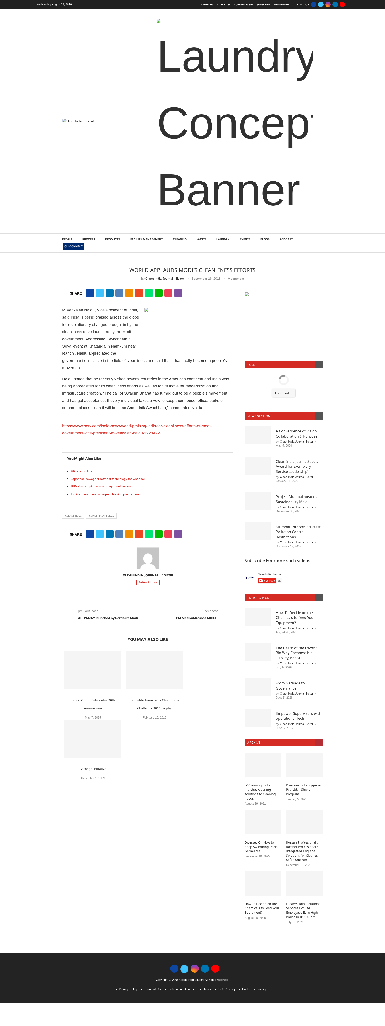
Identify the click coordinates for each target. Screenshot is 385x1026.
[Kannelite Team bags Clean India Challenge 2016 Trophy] (154, 603)
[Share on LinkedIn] (110, 226)
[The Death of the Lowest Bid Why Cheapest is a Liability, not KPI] (258, 585)
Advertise (224, 4)
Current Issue (243, 4)
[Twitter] (321, 4)
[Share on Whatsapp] (149, 226)
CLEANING (180, 172)
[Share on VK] (119, 226)
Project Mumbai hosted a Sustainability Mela (297, 432)
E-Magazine (281, 4)
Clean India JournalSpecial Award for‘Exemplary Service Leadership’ (297, 399)
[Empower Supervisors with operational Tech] (258, 651)
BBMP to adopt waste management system (101, 419)
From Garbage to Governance (290, 619)
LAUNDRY (223, 172)
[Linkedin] (335, 4)
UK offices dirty (81, 404)
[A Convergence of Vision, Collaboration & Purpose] (258, 368)
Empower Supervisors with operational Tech (298, 649)
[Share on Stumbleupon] (139, 226)
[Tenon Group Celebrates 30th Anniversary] (92, 603)
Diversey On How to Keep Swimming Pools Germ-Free (261, 779)
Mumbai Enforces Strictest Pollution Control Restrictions (298, 465)
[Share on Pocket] (168, 226)
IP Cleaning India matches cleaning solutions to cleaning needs (260, 725)
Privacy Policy (128, 922)
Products (112, 172)
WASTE (201, 172)
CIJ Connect (73, 179)
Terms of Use (153, 922)
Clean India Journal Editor (296, 375)
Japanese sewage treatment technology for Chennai (108, 412)
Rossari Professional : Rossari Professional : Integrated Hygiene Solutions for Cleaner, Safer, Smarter (302, 784)
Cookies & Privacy (254, 922)
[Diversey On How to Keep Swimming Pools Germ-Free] (263, 755)
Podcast (286, 172)
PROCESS (88, 172)
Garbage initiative (93, 702)
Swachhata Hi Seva (101, 449)
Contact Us (301, 4)
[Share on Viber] (178, 226)
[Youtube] (342, 4)
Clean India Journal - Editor (164, 211)
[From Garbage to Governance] (258, 620)
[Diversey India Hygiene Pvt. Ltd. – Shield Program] (304, 698)
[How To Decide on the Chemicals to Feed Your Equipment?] (258, 550)
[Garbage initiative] (92, 672)
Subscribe (263, 4)
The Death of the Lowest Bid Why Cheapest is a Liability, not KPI (296, 586)
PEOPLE (67, 172)
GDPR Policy (227, 922)
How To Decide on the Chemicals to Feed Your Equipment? (295, 550)
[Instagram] (328, 4)
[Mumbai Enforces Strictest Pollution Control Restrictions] (258, 464)
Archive (253, 676)
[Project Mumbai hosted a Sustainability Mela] (258, 434)
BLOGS (265, 172)
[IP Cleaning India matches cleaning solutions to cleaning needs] (263, 698)
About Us (207, 4)
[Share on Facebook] (90, 226)
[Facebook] (313, 4)
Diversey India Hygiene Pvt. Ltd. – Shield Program (303, 722)
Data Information (179, 922)
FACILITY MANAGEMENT (146, 172)
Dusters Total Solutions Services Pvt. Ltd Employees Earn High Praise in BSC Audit (303, 843)
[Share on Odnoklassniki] (129, 226)
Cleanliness (73, 449)
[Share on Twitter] (100, 226)
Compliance (204, 922)
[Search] (320, 176)
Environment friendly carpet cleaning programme (105, 427)
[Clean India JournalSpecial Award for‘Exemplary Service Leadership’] (258, 399)
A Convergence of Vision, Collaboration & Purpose (297, 367)
